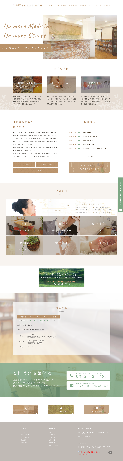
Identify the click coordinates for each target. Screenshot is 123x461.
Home (51, 5)
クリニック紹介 (61, 5)
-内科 (50, 432)
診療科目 (83, 5)
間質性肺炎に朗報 (88, 140)
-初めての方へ (24, 442)
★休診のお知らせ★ (88, 144)
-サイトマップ (82, 443)
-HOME (22, 432)
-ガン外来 (52, 437)
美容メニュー (93, 5)
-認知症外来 (53, 440)
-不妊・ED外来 (54, 445)
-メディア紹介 (24, 434)
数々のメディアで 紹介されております (89, 167)
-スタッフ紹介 (24, 437)
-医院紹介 (23, 440)
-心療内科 (52, 434)
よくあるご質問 (35, 170)
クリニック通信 (105, 5)
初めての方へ (73, 5)
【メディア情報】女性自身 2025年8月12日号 (96, 148)
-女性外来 (52, 442)
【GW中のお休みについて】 (91, 136)
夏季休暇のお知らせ (88, 132)
